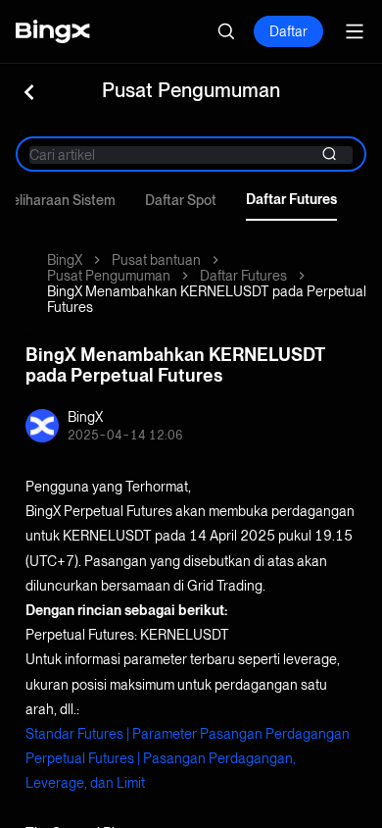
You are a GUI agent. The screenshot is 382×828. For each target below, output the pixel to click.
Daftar (288, 31)
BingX (64, 260)
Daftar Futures (291, 199)
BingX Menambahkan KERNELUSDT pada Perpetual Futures (206, 299)
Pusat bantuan (156, 260)
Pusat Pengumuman (108, 276)
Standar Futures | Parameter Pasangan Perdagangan (187, 734)
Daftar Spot (180, 200)
